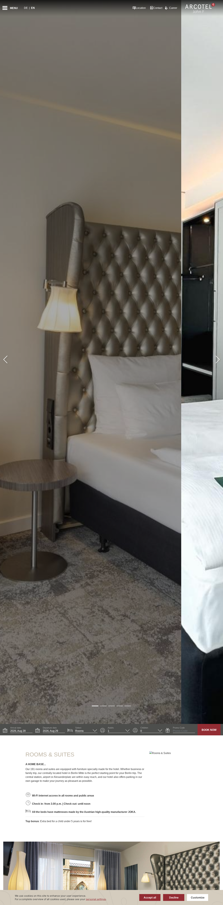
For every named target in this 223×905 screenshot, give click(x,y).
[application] (111, 897)
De (26, 8)
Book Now (209, 730)
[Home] (200, 8)
